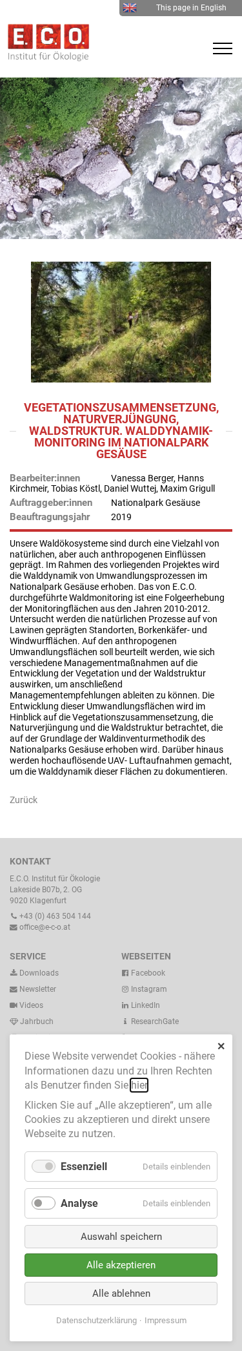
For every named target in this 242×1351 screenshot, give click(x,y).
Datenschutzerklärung (96, 1320)
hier (139, 1085)
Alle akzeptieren (121, 1265)
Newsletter (36, 989)
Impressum (166, 1320)
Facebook (147, 973)
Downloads (38, 973)
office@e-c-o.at (43, 927)
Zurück (23, 800)
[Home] (45, 58)
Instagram (148, 989)
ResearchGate (154, 1021)
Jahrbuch (36, 1021)
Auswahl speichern (121, 1236)
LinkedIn (144, 1005)
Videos (31, 1005)
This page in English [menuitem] (191, 7)
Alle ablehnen (121, 1293)
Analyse (79, 1203)
